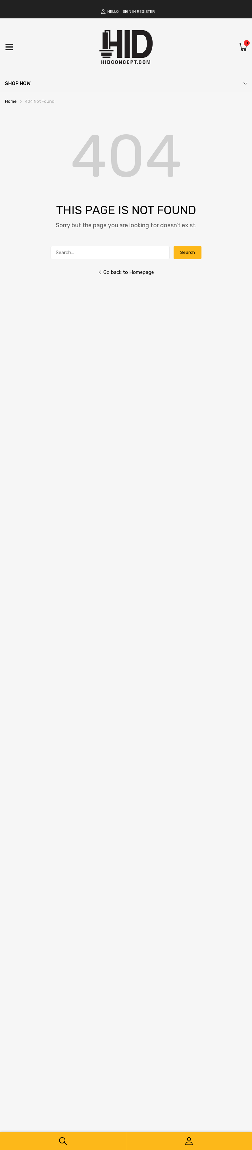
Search (187, 252)
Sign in (129, 12)
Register (146, 12)
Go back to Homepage (128, 272)
